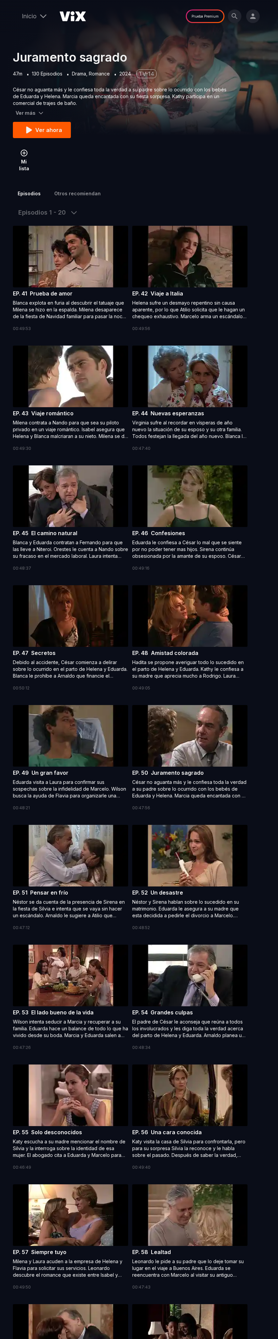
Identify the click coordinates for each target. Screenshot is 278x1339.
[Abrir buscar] (234, 16)
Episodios (29, 193)
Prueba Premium (205, 16)
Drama (79, 73)
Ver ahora (48, 130)
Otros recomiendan (77, 193)
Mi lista (24, 165)
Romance (99, 73)
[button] (70, 279)
